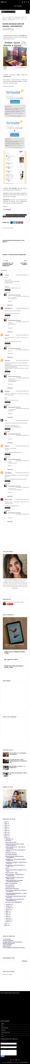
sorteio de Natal (16, 18)
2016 (5, 834)
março (7, 918)
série (2, 1036)
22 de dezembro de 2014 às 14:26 (22, 360)
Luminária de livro (10, 887)
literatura (3, 1030)
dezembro (8, 839)
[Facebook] (26, 2)
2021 (5, 825)
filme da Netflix (4, 1028)
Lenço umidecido (7, 944)
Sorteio (9, 18)
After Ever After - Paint (11, 872)
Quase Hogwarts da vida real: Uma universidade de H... (14, 899)
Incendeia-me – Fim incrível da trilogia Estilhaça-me (15, 860)
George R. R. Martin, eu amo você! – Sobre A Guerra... (14, 878)
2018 (5, 830)
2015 (5, 835)
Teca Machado (16, 216)
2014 (5, 837)
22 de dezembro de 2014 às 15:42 (22, 391)
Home (3, 17)
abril (7, 916)
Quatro (7, 868)
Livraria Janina (12, 196)
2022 (5, 823)
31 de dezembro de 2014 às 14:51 (22, 435)
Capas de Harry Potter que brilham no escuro (15, 850)
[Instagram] (28, 2)
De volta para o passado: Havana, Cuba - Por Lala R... (16, 896)
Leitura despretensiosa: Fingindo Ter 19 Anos (15, 870)
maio (7, 914)
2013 (5, 924)
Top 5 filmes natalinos (11, 854)
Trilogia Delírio (11, 19)
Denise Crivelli (8, 499)
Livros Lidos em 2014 (10, 842)
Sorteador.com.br (13, 83)
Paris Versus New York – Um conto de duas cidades (15, 847)
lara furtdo (7, 360)
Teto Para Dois (7, 939)
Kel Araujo (7, 391)
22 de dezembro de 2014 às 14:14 (22, 308)
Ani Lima (7, 275)
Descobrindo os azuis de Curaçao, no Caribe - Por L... (15, 865)
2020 (5, 827)
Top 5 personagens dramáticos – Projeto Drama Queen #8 (16, 894)
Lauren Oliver (17, 17)
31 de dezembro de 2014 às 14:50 (22, 349)
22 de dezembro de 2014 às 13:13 (22, 274)
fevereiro (8, 920)
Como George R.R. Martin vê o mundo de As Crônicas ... (16, 891)
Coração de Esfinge (8, 940)
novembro (8, 904)
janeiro (8, 921)
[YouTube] (22, 2)
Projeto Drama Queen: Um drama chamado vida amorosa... (14, 881)
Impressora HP (6, 946)
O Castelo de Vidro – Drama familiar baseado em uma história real (18, 761)
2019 (5, 829)
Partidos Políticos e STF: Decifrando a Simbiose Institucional (12, 942)
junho (7, 913)
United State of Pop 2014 (11, 888)
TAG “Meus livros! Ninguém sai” (13, 902)
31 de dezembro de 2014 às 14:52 (22, 487)
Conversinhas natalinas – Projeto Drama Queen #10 (16, 862)
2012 (5, 925)
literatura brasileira (5, 1032)
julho (7, 911)
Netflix (2, 1023)
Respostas (7, 292)
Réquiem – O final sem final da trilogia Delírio (14, 254)
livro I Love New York (22, 214)
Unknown (7, 335)
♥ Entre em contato (7, 974)
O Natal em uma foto (11, 852)
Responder (7, 290)
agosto (8, 909)
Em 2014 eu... (8, 840)
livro (2, 1034)
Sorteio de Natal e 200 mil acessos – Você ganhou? (13, 241)
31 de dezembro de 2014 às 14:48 (22, 296)
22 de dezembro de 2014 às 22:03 (22, 499)
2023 (5, 822)
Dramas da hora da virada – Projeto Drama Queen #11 (14, 844)
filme (2, 1025)
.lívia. (6, 420)
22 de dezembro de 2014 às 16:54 (22, 472)
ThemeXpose (9, 1062)
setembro (8, 907)
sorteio (5, 37)
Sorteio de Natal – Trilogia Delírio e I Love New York (14, 875)
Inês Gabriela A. (8, 308)
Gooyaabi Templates (23, 1062)
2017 (5, 832)
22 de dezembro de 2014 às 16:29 (22, 420)
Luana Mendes (8, 472)
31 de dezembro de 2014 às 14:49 (22, 321)
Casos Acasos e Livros (13, 295)
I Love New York (9, 17)
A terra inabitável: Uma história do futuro (14, 947)
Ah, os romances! (9, 885)
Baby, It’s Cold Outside (11, 883)
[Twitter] (24, 2)
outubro (8, 906)
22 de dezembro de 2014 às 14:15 (22, 335)
